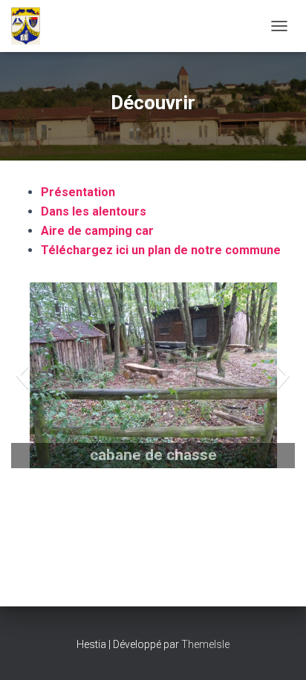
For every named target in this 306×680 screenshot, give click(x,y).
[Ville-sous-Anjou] (31, 26)
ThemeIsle (205, 644)
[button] (22, 375)
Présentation (78, 192)
